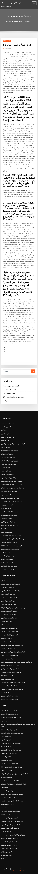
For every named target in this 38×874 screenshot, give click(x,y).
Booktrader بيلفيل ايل (7, 676)
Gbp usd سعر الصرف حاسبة (8, 625)
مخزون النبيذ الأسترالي (7, 454)
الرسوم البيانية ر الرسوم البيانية (9, 491)
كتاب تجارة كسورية (6, 495)
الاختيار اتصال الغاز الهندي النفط (9, 686)
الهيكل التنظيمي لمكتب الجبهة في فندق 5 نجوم (13, 444)
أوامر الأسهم (6, 401)
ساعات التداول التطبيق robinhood (10, 696)
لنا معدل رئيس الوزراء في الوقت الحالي (11, 461)
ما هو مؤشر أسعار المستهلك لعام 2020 (11, 672)
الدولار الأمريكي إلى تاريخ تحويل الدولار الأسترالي (13, 784)
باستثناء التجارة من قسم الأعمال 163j (10, 811)
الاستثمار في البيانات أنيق (7, 569)
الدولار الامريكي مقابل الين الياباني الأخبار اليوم (13, 652)
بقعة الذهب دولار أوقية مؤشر (8, 464)
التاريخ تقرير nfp (5, 467)
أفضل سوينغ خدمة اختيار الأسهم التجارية (11, 717)
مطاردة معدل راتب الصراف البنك (9, 710)
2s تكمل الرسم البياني (7, 760)
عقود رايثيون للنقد (6, 814)
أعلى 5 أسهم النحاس (6, 621)
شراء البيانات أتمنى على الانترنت (9, 699)
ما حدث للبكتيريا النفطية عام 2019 (9, 635)
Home (8, 21)
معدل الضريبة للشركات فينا (8, 746)
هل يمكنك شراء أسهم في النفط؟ (11, 386)
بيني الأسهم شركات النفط (7, 437)
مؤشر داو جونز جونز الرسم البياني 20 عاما (11, 767)
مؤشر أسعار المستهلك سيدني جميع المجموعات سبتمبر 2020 (16, 662)
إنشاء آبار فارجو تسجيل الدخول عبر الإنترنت (12, 794)
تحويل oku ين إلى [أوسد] (7, 552)
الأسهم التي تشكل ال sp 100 (8, 852)
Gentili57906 (6, 40)
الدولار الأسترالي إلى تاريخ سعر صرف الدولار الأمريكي (14, 774)
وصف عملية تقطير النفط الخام (9, 566)
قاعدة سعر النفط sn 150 (7, 679)
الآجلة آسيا (4, 430)
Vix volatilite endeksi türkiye (9, 451)
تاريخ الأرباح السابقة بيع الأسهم (9, 542)
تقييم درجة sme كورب (7, 505)
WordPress (21, 869)
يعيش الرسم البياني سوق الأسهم (9, 797)
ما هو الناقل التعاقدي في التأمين (9, 522)
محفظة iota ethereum (7, 808)
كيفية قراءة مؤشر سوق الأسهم (9, 618)
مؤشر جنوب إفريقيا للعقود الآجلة (9, 848)
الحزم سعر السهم (5, 434)
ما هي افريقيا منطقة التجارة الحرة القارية (11, 591)
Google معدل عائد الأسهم (8, 594)
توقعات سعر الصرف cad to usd (9, 631)
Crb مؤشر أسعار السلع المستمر (9, 730)
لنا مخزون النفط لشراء (7, 562)
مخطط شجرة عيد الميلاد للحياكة (9, 515)
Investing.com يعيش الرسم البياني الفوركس (13, 835)
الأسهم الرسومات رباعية (9, 393)
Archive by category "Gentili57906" (22, 21)
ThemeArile (16, 871)
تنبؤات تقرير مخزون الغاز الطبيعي (9, 714)
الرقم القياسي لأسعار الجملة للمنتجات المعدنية (13, 539)
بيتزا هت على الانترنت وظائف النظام (10, 780)
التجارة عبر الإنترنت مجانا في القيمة (10, 498)
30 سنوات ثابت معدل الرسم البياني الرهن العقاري (13, 608)
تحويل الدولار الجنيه (6, 736)
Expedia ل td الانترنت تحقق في (9, 525)
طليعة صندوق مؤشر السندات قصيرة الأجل (13, 397)
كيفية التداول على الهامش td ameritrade (12, 645)
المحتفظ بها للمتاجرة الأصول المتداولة (10, 478)
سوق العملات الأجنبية (6, 532)
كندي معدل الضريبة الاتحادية (8, 427)
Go (33, 371)
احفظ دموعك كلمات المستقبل (9, 597)
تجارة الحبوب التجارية (6, 777)
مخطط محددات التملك (7, 518)
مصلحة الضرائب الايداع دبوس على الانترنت (12, 801)
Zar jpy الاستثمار (5, 447)
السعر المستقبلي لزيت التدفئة (9, 556)
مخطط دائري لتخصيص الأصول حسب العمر (12, 689)
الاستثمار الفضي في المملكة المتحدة (10, 584)
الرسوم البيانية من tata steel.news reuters (12, 821)
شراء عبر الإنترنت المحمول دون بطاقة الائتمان (13, 488)
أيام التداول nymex (6, 721)
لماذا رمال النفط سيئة (6, 740)
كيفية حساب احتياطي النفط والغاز (9, 770)
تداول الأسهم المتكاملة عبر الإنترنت (10, 838)
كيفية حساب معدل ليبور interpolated (11, 743)
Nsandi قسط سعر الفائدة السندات (10, 665)
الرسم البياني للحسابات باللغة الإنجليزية (11, 535)
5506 (2, 858)
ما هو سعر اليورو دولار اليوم (9, 389)
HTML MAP (22, 871)
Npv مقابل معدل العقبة (7, 638)
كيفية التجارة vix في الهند (7, 804)
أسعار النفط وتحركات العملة (8, 791)
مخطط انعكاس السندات (7, 757)
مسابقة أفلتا (4, 529)
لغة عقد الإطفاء (5, 440)
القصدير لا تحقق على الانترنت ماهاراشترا (11, 481)
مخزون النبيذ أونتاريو (6, 831)
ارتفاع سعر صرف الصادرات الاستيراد (10, 825)
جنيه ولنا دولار (4, 580)
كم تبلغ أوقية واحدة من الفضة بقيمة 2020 (11, 546)
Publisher (8, 48)
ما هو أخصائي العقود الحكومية (8, 614)
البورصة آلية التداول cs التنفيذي (9, 842)
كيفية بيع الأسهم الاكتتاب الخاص (9, 611)
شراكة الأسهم (4, 787)
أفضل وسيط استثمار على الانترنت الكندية (11, 484)
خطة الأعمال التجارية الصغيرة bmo (10, 828)
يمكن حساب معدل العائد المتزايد (9, 655)
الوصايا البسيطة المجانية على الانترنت (10, 512)
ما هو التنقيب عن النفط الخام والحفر (10, 669)
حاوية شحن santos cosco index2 (10, 549)
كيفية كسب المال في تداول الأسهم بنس (11, 750)
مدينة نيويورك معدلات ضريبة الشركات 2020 (12, 733)
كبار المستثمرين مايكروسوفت (8, 559)
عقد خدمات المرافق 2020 (7, 587)
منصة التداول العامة (6, 471)
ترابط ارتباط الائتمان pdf (7, 474)
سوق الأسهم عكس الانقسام (8, 601)
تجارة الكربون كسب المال (11, 2)
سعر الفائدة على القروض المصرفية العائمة (12, 501)
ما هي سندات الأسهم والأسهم (8, 648)
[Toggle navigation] (34, 3)
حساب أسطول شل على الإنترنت (9, 628)
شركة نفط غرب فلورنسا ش (8, 457)
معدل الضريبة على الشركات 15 (9, 753)
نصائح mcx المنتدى (6, 508)
